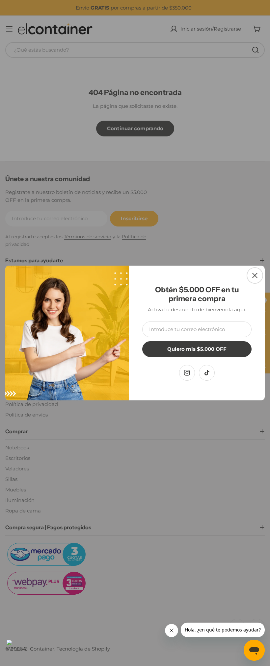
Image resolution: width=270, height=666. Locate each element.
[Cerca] (254, 275)
